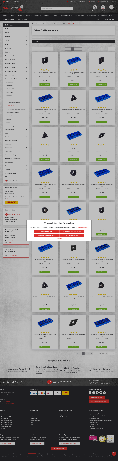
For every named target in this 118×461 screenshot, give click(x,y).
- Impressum (59, 238)
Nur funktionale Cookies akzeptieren (72, 231)
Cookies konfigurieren (46, 231)
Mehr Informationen (83, 227)
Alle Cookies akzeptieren (72, 235)
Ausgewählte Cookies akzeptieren (46, 235)
